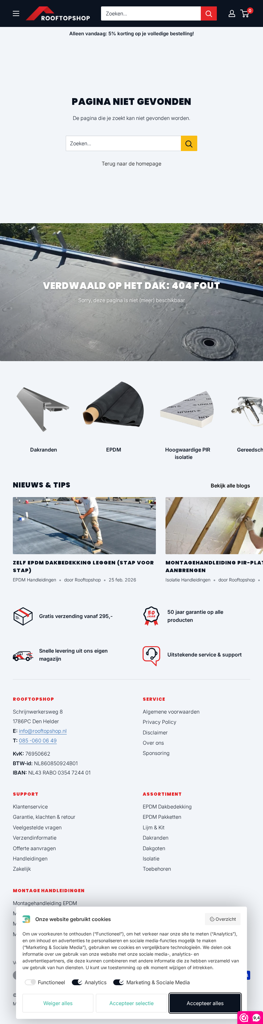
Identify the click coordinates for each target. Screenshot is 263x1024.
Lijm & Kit (154, 827)
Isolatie (151, 858)
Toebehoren (157, 869)
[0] (245, 13)
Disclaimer (155, 732)
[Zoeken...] (189, 143)
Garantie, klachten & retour (44, 817)
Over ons (153, 743)
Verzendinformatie (34, 837)
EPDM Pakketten (162, 817)
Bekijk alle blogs (231, 485)
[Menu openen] (16, 13)
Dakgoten (154, 848)
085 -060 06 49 (38, 740)
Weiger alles (57, 1003)
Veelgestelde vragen (37, 827)
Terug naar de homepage (131, 163)
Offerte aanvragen (34, 848)
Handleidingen (30, 858)
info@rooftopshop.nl (43, 731)
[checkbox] (43, 982)
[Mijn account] (232, 13)
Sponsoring (156, 753)
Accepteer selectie (131, 1003)
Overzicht (226, 919)
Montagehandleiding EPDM (45, 903)
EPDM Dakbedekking (167, 806)
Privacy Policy (159, 722)
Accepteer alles (205, 1003)
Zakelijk (22, 869)
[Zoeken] (209, 13)
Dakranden (155, 837)
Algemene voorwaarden (171, 711)
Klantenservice (30, 806)
